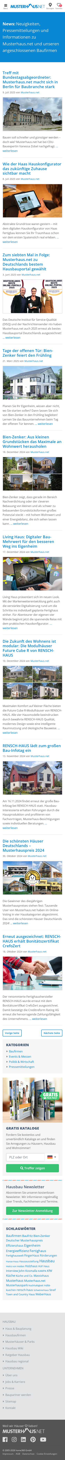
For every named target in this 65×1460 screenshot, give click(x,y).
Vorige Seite (12, 1033)
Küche (10, 1275)
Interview (12, 1271)
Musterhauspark (17, 1285)
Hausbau (47, 1260)
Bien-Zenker (41, 1236)
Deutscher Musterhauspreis (24, 1240)
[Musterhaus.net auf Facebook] (7, 1440)
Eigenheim (32, 1245)
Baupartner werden (18, 1395)
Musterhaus (14, 1280)
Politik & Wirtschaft (21, 1062)
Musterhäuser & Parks (20, 1342)
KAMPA (42, 1271)
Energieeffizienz (17, 1251)
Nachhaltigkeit (35, 1285)
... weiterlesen (11, 338)
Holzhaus (31, 1266)
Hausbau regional (17, 1361)
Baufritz (27, 1236)
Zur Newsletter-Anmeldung (32, 1211)
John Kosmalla (28, 1271)
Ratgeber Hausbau (17, 1355)
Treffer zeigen (34, 1168)
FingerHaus (31, 1255)
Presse (9, 1388)
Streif (52, 1290)
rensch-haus (25, 1290)
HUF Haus (43, 1266)
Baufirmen (16, 1051)
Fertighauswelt (15, 1255)
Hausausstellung (29, 1261)
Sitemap (10, 1401)
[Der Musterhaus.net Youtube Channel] (43, 1440)
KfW (49, 1271)
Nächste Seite (52, 1033)
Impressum (8, 1453)
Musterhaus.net (30, 92)
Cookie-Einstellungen (47, 1453)
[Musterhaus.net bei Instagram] (16, 1440)
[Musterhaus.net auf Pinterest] (34, 1440)
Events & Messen (20, 1056)
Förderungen (48, 1255)
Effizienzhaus (14, 1246)
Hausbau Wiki (14, 1348)
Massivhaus (41, 1276)
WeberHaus (43, 1294)
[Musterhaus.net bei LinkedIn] (25, 1440)
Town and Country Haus (20, 1294)
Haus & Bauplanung (18, 1329)
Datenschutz (28, 1453)
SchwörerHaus (41, 1290)
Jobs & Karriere (15, 1382)
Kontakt (10, 1408)
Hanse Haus (12, 1261)
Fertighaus (38, 1250)
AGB (18, 1453)
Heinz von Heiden (15, 1266)
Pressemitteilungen (21, 1067)
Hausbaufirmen (15, 1335)
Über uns (11, 1375)
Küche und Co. (24, 1275)
